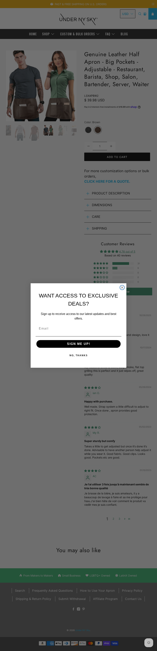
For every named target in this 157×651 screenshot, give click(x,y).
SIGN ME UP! (78, 343)
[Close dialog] (122, 287)
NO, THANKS (79, 355)
